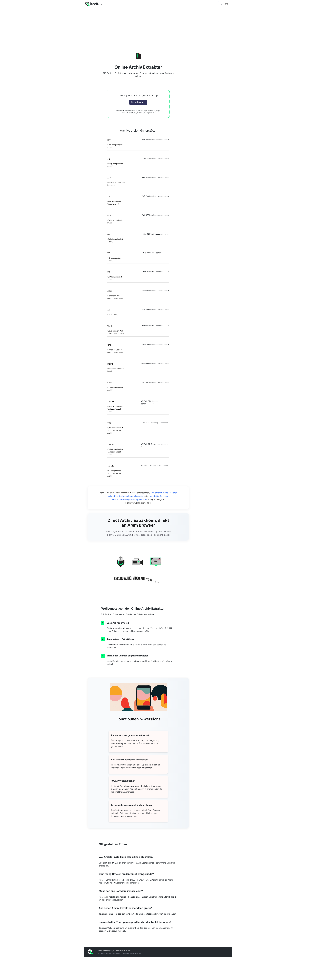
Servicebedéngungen (106, 950)
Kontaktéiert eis (135, 953)
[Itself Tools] (138, 571)
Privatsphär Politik (123, 950)
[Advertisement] (158, 26)
